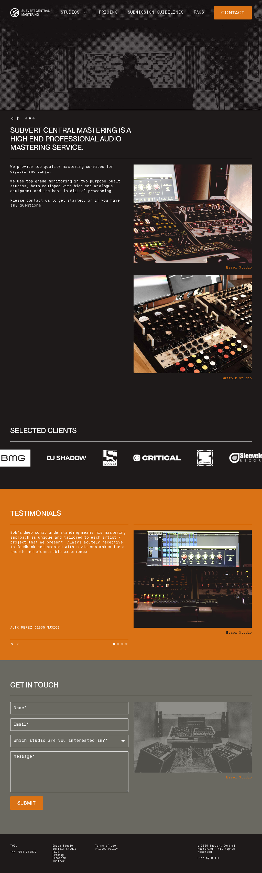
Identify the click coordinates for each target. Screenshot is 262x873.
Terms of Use (105, 846)
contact (233, 12)
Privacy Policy (106, 849)
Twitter (58, 861)
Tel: (13, 846)
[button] (75, 13)
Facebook (59, 858)
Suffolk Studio (64, 849)
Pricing (58, 855)
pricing (108, 13)
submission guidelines (155, 13)
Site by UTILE (209, 858)
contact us (38, 200)
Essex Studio (62, 846)
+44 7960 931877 (23, 852)
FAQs (55, 852)
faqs (199, 13)
